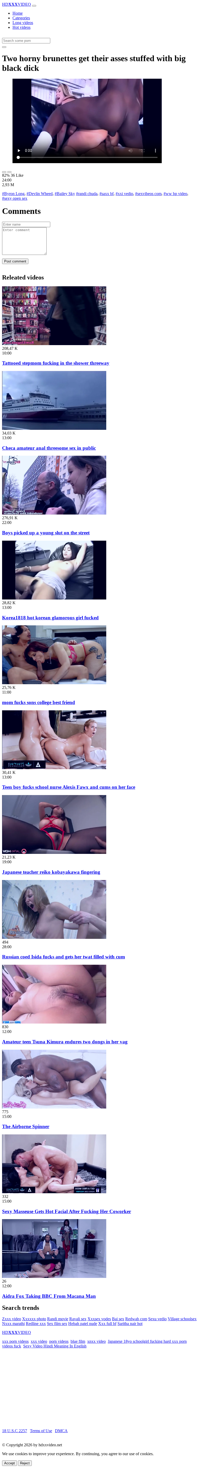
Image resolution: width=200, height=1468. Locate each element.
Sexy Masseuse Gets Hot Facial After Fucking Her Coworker (66, 1211)
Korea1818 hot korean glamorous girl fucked (50, 617)
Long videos (22, 22)
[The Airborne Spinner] (54, 1107)
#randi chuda (86, 193)
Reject (25, 1463)
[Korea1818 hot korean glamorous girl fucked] (54, 598)
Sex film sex (57, 1323)
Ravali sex (77, 1319)
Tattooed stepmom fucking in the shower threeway (55, 363)
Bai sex (118, 1319)
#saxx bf (106, 193)
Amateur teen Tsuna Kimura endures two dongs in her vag (65, 1041)
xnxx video (96, 1341)
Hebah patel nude (82, 1323)
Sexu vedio (157, 1319)
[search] (4, 47)
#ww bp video (175, 193)
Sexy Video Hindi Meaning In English (54, 1346)
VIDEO (16, 4)
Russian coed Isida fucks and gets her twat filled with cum (63, 956)
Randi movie (57, 1319)
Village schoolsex (182, 1319)
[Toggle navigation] (34, 6)
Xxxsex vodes (99, 1319)
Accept (9, 1463)
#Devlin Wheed (40, 193)
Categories (21, 18)
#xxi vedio (124, 193)
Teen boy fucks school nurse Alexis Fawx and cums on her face (68, 787)
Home (17, 13)
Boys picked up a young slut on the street (46, 532)
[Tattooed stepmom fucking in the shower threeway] (54, 343)
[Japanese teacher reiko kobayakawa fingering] (54, 852)
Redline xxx (36, 1323)
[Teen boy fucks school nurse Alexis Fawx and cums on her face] (54, 768)
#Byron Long (13, 193)
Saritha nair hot (129, 1323)
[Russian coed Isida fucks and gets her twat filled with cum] (54, 937)
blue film (78, 1341)
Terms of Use (41, 1431)
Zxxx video (11, 1319)
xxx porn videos (15, 1341)
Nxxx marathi (13, 1323)
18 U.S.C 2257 (14, 1431)
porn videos (58, 1341)
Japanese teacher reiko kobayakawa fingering (51, 872)
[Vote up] (4, 172)
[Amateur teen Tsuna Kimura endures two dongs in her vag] (54, 1022)
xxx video (39, 1341)
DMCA (61, 1431)
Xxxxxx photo (34, 1319)
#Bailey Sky (65, 193)
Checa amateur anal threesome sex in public (49, 448)
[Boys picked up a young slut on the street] (54, 513)
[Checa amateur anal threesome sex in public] (54, 428)
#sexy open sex (14, 198)
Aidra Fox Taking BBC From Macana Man (49, 1296)
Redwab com (136, 1319)
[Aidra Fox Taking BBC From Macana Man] (54, 1276)
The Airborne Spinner (25, 1126)
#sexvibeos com (148, 193)
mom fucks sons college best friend (38, 702)
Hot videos (21, 27)
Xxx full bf (107, 1323)
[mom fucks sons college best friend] (54, 683)
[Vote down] (9, 172)
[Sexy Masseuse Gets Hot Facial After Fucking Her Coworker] (54, 1192)
